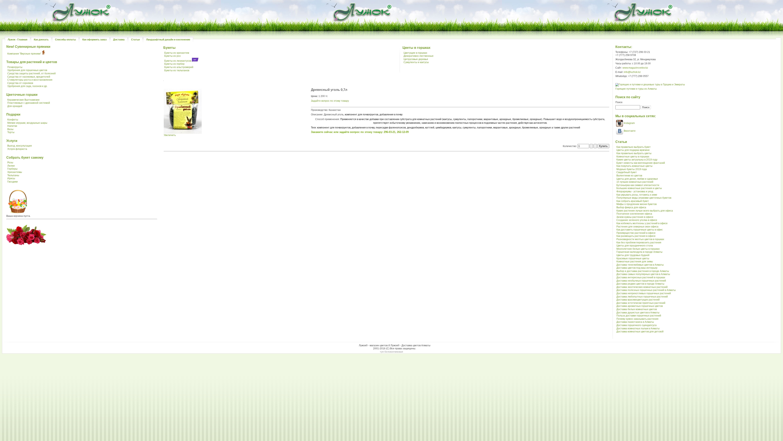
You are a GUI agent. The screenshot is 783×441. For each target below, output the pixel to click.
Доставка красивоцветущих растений (638, 299)
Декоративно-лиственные (419, 56)
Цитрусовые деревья (416, 59)
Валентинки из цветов (629, 175)
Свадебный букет (626, 172)
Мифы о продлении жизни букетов (636, 204)
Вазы (10, 129)
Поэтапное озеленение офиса (634, 213)
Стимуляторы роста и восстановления (29, 79)
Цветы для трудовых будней (632, 255)
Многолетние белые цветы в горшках (638, 248)
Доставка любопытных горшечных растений (642, 296)
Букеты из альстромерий (178, 67)
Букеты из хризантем (176, 52)
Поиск (618, 102)
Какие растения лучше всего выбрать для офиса (644, 210)
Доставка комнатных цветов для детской (640, 331)
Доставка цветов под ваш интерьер (636, 267)
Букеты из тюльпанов (176, 70)
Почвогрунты (14, 67)
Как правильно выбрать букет (633, 147)
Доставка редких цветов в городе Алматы (640, 283)
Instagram (629, 123)
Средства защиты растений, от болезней (31, 73)
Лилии (11, 165)
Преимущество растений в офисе (636, 233)
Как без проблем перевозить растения (638, 242)
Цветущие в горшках (415, 52)
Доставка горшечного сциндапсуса (636, 325)
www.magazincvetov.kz (635, 67)
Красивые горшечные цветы (632, 258)
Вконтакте (630, 130)
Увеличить (170, 135)
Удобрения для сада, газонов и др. (27, 86)
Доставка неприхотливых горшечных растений (643, 293)
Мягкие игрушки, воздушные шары (27, 122)
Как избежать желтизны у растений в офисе (642, 223)
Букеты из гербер (174, 63)
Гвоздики (12, 181)
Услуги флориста (17, 149)
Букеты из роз (172, 56)
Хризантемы (14, 172)
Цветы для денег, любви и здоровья (637, 178)
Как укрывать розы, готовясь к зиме (636, 194)
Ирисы (11, 178)
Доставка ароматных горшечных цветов (639, 306)
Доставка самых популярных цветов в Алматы (643, 274)
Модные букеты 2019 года (631, 169)
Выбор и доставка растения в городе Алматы (642, 271)
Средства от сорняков (20, 83)
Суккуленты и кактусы (416, 62)
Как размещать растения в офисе (636, 236)
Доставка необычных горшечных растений (641, 280)
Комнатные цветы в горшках (632, 156)
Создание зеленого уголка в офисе (636, 220)
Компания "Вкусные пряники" (24, 53)
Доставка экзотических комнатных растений (642, 287)
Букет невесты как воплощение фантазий (640, 162)
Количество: (570, 146)
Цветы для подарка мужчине (633, 150)
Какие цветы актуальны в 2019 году (636, 159)
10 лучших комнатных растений (634, 181)
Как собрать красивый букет (632, 201)
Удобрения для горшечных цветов (27, 70)
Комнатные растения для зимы (634, 261)
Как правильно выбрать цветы (633, 153)
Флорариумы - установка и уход (634, 191)
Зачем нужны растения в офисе (634, 217)
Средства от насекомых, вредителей (28, 76)
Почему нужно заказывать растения (637, 318)
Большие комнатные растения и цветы (639, 188)
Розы (10, 162)
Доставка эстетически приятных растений (640, 303)
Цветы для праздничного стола (634, 245)
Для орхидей (14, 106)
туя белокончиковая (391, 351)
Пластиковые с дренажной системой (28, 102)
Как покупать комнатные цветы (634, 166)
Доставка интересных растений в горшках (640, 277)
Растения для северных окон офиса (637, 226)
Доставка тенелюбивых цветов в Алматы (640, 264)
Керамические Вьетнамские (23, 99)
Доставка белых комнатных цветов (636, 309)
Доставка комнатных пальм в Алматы (638, 328)
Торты (10, 132)
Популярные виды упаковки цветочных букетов (643, 197)
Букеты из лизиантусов (177, 60)
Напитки (12, 126)
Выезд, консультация (19, 145)
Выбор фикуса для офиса (631, 207)
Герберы (12, 168)
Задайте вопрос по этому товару (330, 100)
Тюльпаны (13, 175)
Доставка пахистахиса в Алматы (635, 322)
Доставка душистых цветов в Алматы (637, 312)
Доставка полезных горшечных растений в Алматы (646, 290)
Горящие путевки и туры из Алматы (636, 88)
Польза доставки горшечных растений (638, 315)
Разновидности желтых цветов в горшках (640, 239)
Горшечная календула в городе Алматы (639, 252)
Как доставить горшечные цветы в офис (639, 229)
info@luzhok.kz (632, 72)
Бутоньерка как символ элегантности (637, 185)
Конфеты (12, 119)
